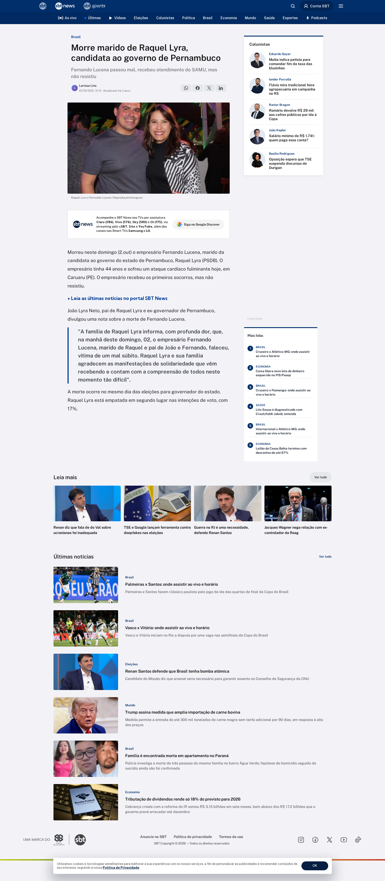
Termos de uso (231, 837)
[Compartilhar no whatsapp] (186, 88)
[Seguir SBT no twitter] (329, 839)
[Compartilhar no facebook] (197, 88)
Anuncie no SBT (153, 837)
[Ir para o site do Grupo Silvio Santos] (46, 839)
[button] (87, 517)
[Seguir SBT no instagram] (301, 839)
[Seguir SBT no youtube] (343, 839)
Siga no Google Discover (202, 224)
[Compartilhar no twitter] (209, 88)
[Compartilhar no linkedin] (220, 88)
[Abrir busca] (292, 6)
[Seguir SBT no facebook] (315, 839)
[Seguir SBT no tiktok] (358, 839)
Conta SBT (320, 6)
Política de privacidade (193, 837)
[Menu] (341, 6)
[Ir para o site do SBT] (80, 839)
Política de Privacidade (121, 867)
